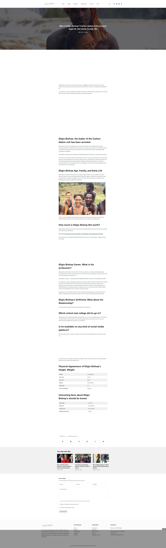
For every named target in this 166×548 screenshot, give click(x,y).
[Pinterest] (121, 4)
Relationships (84, 3)
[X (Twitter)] (71, 441)
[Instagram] (116, 4)
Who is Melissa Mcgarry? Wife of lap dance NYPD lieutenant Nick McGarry (101, 466)
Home (63, 3)
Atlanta (85, 85)
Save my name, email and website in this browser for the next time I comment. (75, 501)
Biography (75, 3)
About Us (94, 529)
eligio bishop (62, 436)
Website (95, 484)
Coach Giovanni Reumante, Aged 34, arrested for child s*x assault (82, 466)
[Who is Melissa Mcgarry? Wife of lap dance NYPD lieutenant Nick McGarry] (101, 458)
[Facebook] (114, 4)
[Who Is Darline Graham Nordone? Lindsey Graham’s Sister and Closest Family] (65, 458)
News (69, 3)
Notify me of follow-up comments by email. (70, 504)
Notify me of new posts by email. (67, 507)
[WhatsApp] (103, 441)
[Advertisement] (83, 68)
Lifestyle (91, 3)
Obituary (76, 529)
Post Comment (63, 511)
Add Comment (63, 489)
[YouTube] (119, 4)
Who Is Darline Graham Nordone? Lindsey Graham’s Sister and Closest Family (64, 466)
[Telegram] (95, 441)
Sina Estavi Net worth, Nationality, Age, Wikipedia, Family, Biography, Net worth (83, 233)
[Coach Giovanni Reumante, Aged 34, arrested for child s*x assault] (83, 458)
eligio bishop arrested (72, 436)
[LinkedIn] (87, 441)
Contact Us (94, 528)
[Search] (109, 3)
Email (78, 484)
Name (61, 484)
